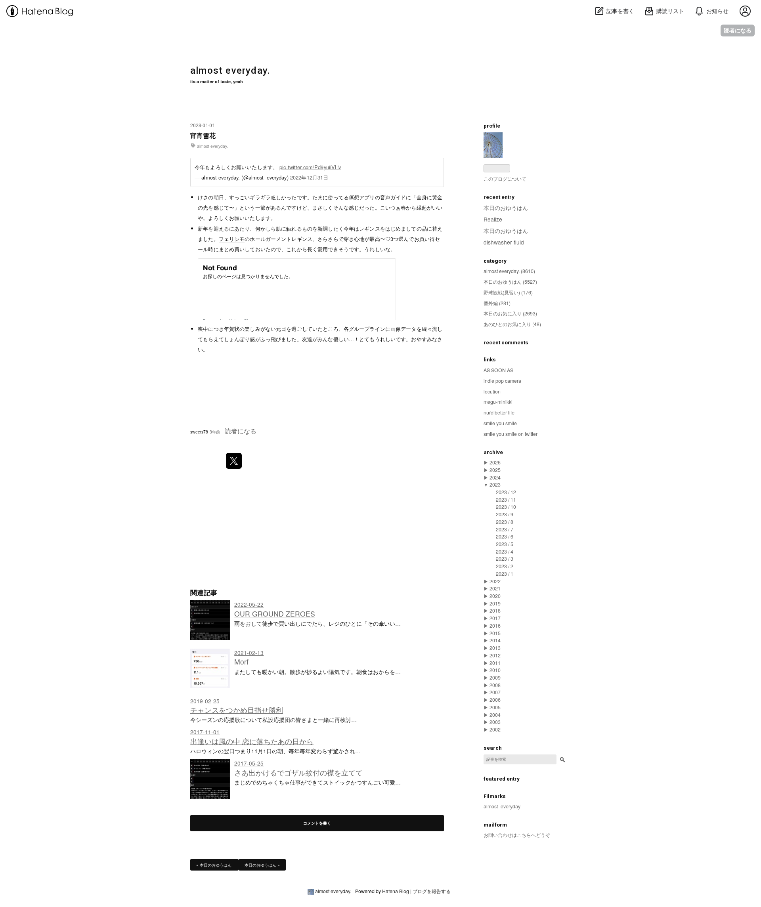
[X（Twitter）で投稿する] (234, 461)
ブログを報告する (432, 891)
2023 (495, 484)
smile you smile (500, 423)
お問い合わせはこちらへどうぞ (517, 834)
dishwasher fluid (504, 242)
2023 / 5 (504, 544)
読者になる (737, 30)
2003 (495, 722)
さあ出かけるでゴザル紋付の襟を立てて (298, 772)
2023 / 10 (506, 506)
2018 (495, 610)
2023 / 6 (504, 536)
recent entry (499, 197)
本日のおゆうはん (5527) (510, 281)
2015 (495, 633)
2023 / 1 (504, 573)
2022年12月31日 (309, 177)
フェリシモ (232, 239)
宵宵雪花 (203, 135)
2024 (495, 477)
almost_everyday (502, 806)
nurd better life (499, 412)
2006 (495, 699)
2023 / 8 (504, 521)
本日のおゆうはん (214, 865)
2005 (495, 707)
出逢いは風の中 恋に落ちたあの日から (252, 741)
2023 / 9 (504, 514)
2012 (495, 655)
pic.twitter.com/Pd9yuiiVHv (310, 167)
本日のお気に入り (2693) (510, 313)
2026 (495, 462)
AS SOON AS (498, 370)
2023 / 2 (504, 566)
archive (493, 452)
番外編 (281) (497, 303)
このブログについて (505, 178)
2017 (495, 618)
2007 (495, 692)
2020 (495, 596)
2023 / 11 (506, 499)
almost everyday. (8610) (509, 271)
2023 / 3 (504, 558)
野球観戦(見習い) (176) (508, 292)
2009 (495, 677)
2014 (495, 640)
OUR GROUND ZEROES (274, 614)
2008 (495, 685)
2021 (495, 588)
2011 (495, 662)
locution (492, 391)
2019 (495, 603)
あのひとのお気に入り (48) (512, 324)
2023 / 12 (506, 492)
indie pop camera (502, 380)
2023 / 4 (504, 551)
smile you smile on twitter (510, 433)
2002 (495, 729)
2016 (495, 625)
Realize (493, 219)
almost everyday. (230, 70)
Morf (241, 661)
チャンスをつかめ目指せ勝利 (236, 710)
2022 (495, 581)
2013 (495, 647)
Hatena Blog (395, 891)
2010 (495, 670)
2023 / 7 (504, 529)
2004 (495, 714)
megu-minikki (498, 401)
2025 (495, 470)
